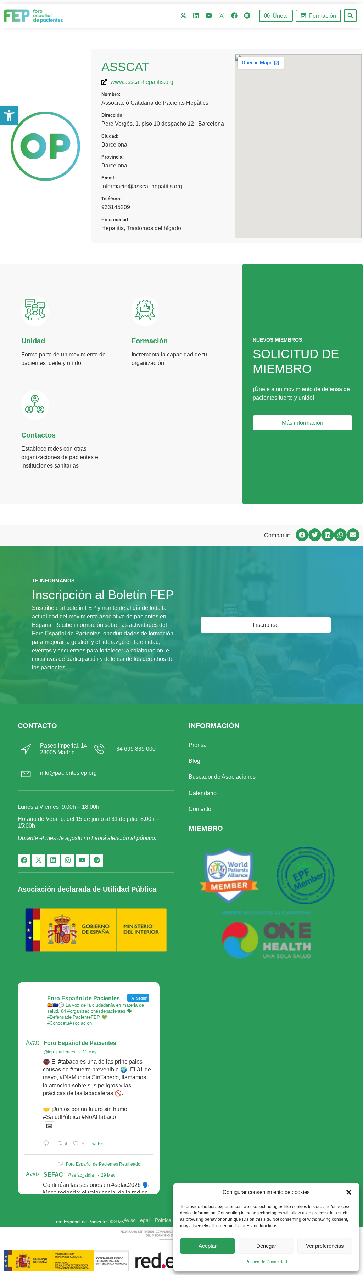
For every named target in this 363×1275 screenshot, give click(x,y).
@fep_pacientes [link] (59, 1052)
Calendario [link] (203, 793)
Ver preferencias (325, 1246)
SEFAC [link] (53, 1175)
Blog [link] (194, 761)
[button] (348, 1192)
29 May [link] (108, 1175)
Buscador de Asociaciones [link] (222, 777)
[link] (9, 115)
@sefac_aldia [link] (80, 1175)
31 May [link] (89, 1052)
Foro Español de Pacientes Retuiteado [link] (103, 1164)
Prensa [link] (198, 745)
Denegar (266, 1246)
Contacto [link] (200, 809)
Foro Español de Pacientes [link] (80, 1043)
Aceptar (208, 1246)
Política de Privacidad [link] (266, 1261)
